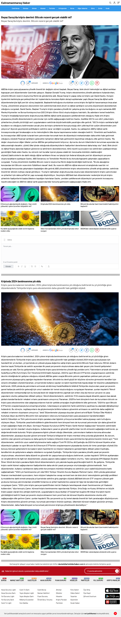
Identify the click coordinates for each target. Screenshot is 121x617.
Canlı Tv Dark (24, 590)
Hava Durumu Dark (8, 593)
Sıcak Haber (75, 603)
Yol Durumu (98, 579)
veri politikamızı (90, 613)
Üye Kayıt (87, 593)
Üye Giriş (86, 590)
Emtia (100, 8)
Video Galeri (75, 593)
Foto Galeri (74, 590)
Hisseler (43, 8)
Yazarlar (73, 596)
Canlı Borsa (15, 8)
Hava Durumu (45, 579)
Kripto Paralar (113, 579)
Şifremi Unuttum (89, 596)
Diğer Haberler (82, 8)
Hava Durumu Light (8, 590)
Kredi (107, 8)
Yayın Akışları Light (26, 593)
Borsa (72, 8)
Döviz (93, 8)
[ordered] (32, 266)
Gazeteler (32, 579)
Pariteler (52, 8)
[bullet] (35, 266)
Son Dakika (23, 603)
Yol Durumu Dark (7, 600)
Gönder (8, 266)
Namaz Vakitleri (17, 579)
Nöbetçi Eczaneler (26, 600)
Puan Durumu (60, 579)
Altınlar (34, 8)
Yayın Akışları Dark (26, 596)
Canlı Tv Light (6, 603)
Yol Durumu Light (7, 596)
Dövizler (25, 8)
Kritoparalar (63, 8)
